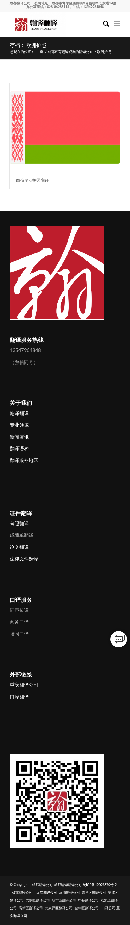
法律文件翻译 (24, 559)
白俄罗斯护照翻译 (32, 180)
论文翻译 (19, 547)
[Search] (103, 24)
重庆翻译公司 (24, 685)
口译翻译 (19, 697)
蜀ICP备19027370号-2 (100, 885)
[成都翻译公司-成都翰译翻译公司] (54, 24)
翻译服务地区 (24, 460)
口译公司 (108, 908)
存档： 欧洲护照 (28, 45)
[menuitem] (103, 24)
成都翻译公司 (20, 3)
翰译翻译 (19, 413)
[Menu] (117, 24)
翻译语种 (19, 448)
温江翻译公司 (46, 892)
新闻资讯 (19, 437)
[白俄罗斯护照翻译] (65, 127)
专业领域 (19, 425)
